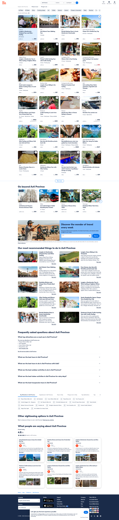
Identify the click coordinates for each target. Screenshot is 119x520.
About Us (83, 499)
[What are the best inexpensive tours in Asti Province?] (99, 382)
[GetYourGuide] (4, 3)
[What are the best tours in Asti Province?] (99, 357)
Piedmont (28, 492)
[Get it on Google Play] (48, 500)
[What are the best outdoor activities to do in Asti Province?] (99, 369)
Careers (82, 501)
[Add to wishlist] (36, 16)
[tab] (27, 395)
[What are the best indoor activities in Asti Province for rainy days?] (99, 376)
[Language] (109, 2)
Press (82, 506)
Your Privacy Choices (61, 506)
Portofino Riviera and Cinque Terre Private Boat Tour (58, 440)
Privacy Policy (60, 503)
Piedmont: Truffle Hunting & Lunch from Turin (30, 465)
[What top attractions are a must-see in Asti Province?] (99, 337)
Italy (24, 492)
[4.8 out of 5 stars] (22, 435)
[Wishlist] (103, 2)
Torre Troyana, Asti (23, 348)
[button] (27, 28)
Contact (58, 499)
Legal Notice (59, 501)
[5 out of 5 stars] (31, 443)
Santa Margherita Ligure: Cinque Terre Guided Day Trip (30, 440)
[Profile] (114, 2)
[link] (27, 28)
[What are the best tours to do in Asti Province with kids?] (99, 363)
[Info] (29, 13)
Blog (82, 503)
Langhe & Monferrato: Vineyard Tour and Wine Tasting (87, 440)
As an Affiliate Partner (94, 503)
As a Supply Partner (93, 499)
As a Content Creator (94, 501)
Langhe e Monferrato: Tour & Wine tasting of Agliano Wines (86, 466)
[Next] (100, 201)
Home (19, 492)
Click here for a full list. (48, 420)
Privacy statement (22, 243)
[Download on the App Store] (48, 506)
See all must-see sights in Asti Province (27, 351)
